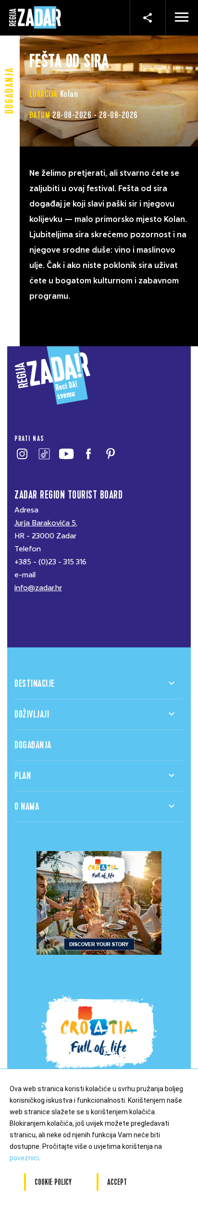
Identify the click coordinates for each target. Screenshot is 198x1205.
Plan (22, 775)
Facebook (88, 454)
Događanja (32, 745)
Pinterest (110, 454)
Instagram (21, 454)
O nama (26, 806)
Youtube (66, 454)
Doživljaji (31, 714)
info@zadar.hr (38, 588)
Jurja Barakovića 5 (45, 523)
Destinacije (34, 683)
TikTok (44, 454)
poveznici (24, 1158)
